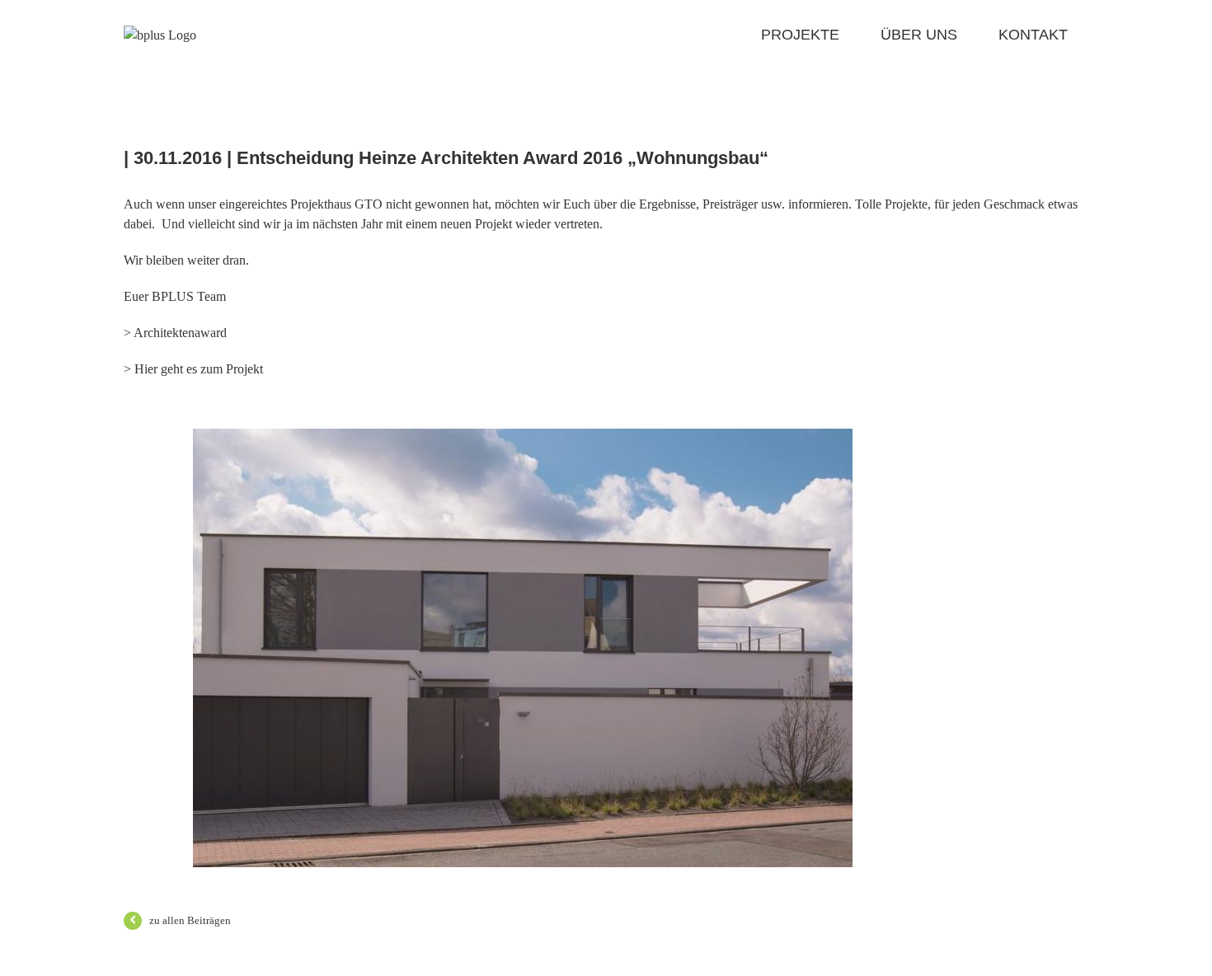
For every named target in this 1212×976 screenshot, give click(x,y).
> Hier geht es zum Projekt (193, 369)
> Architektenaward (175, 333)
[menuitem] (821, 34)
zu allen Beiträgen (190, 920)
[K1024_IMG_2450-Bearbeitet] (523, 438)
